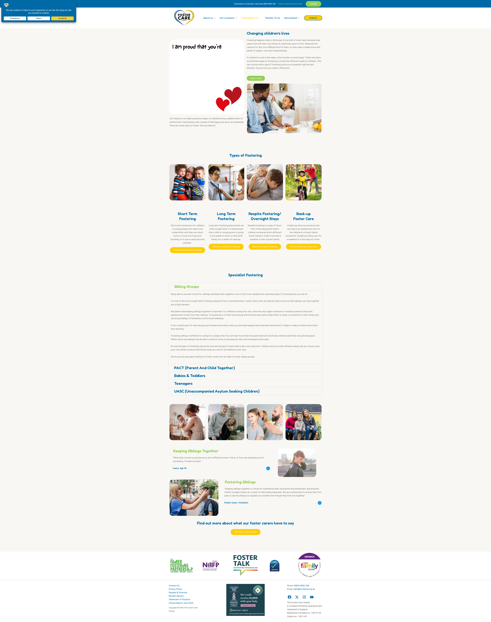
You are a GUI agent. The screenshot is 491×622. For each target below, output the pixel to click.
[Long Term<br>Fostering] (226, 206)
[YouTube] (311, 597)
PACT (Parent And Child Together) (204, 368)
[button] (313, 4)
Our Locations (227, 17)
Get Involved (290, 17)
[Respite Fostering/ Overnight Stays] (265, 206)
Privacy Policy (175, 589)
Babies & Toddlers (189, 375)
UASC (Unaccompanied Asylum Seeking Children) (216, 391)
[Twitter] (296, 597)
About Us (208, 17)
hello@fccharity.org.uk (304, 589)
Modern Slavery (176, 596)
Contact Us (174, 585)
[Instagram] (304, 597)
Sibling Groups (186, 286)
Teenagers (183, 383)
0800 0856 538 (269, 4)
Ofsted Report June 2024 (181, 603)
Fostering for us (249, 17)
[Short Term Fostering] (187, 206)
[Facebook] (289, 597)
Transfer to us (272, 17)
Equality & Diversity (178, 592)
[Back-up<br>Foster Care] (303, 206)
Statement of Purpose (179, 599)
